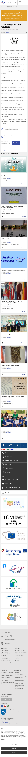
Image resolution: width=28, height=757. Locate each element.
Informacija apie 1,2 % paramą (7, 682)
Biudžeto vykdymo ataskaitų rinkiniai (7, 673)
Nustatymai (14, 744)
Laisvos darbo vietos (11, 476)
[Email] (8, 706)
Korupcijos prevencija (19, 685)
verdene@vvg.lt (6, 722)
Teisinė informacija (19, 688)
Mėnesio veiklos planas (11, 460)
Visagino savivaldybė (14, 711)
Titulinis (2, 6)
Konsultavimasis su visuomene (19, 678)
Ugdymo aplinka (4, 652)
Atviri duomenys (18, 690)
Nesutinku (14, 748)
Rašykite (4, 699)
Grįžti (5, 150)
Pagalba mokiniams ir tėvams (21, 652)
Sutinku (14, 752)
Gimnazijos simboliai (5, 657)
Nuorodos (17, 672)
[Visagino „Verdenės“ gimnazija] (3, 2)
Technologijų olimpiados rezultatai (10, 365)
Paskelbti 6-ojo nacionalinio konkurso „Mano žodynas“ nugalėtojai (12, 397)
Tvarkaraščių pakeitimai (9, 639)
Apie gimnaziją (4, 650)
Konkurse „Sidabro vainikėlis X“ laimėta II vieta (13, 270)
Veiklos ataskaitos (5, 683)
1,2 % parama (9, 468)
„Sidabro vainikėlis (6, 238)
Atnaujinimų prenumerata (12, 487)
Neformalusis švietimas (20, 650)
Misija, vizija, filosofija (5, 653)
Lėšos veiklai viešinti (5, 677)
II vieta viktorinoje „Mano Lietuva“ (9, 334)
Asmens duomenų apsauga (20, 676)
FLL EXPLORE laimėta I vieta (8, 429)
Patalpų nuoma (18, 657)
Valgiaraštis (7, 643)
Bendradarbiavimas (5, 660)
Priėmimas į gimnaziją (6, 662)
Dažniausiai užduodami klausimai (19, 681)
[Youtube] (5, 706)
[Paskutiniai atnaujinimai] (9, 2)
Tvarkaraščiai (7, 632)
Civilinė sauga (18, 686)
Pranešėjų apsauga (19, 683)
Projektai (8, 452)
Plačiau (23, 184)
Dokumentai (8, 456)
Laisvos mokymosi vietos (12, 480)
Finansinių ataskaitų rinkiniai (7, 675)
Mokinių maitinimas (19, 655)
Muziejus (17, 658)
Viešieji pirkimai (4, 680)
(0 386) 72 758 (5, 721)
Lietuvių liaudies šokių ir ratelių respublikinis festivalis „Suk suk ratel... (12, 207)
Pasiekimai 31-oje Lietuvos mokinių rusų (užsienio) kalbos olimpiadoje (11, 302)
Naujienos (8, 6)
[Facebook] (2, 706)
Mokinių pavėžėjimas (9, 636)
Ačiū (15, 142)
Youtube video (9, 483)
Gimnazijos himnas (5, 658)
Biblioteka (8, 464)
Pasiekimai (15, 6)
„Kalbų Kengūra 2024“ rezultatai (9, 175)
